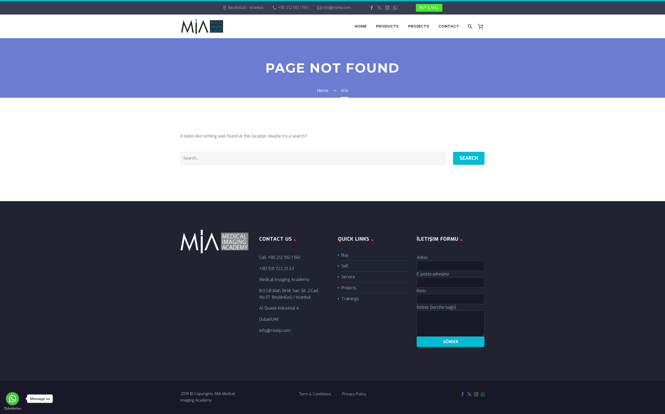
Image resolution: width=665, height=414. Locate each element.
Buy (344, 255)
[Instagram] (387, 8)
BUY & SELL (429, 7)
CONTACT (448, 26)
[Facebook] (372, 8)
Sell (345, 266)
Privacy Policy (354, 394)
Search (469, 158)
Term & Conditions (315, 394)
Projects (348, 288)
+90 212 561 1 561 (293, 7)
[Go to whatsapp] (12, 398)
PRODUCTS (387, 26)
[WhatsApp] (395, 8)
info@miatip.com (337, 7)
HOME (361, 26)
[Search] (469, 26)
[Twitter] (379, 8)
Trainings (350, 298)
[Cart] (482, 26)
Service (348, 277)
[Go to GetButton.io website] (12, 408)
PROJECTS (418, 26)
